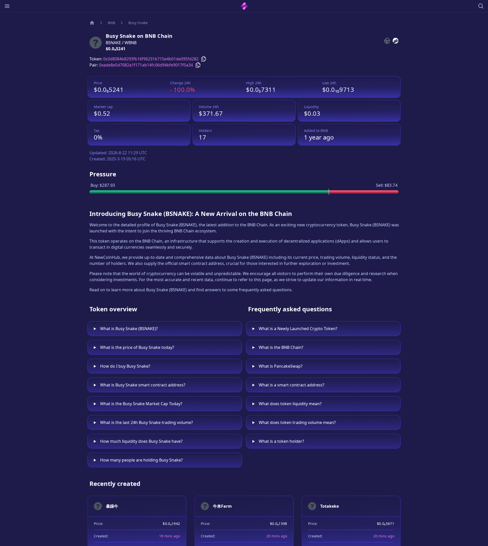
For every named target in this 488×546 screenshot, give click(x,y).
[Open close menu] (7, 6)
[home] (244, 6)
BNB (111, 22)
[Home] (92, 22)
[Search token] (481, 6)
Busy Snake (138, 22)
